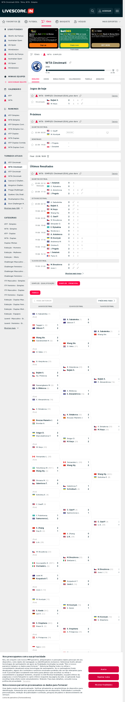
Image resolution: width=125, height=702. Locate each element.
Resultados (59, 79)
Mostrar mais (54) (12, 208)
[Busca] (92, 11)
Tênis (36, 54)
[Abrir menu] (117, 11)
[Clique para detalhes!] (74, 101)
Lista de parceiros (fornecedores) (16, 698)
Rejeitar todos (103, 677)
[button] (117, 70)
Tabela (88, 79)
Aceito (104, 669)
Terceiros (26, 681)
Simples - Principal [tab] (68, 283)
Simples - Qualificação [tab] (43, 283)
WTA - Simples (54, 54)
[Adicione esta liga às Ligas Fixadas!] (70, 62)
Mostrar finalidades (103, 685)
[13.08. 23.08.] (81, 70)
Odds (46, 79)
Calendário (75, 79)
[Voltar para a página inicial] (23, 11)
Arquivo (100, 79)
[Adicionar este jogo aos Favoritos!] (32, 101)
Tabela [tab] (35, 293)
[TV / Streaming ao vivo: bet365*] (107, 132)
